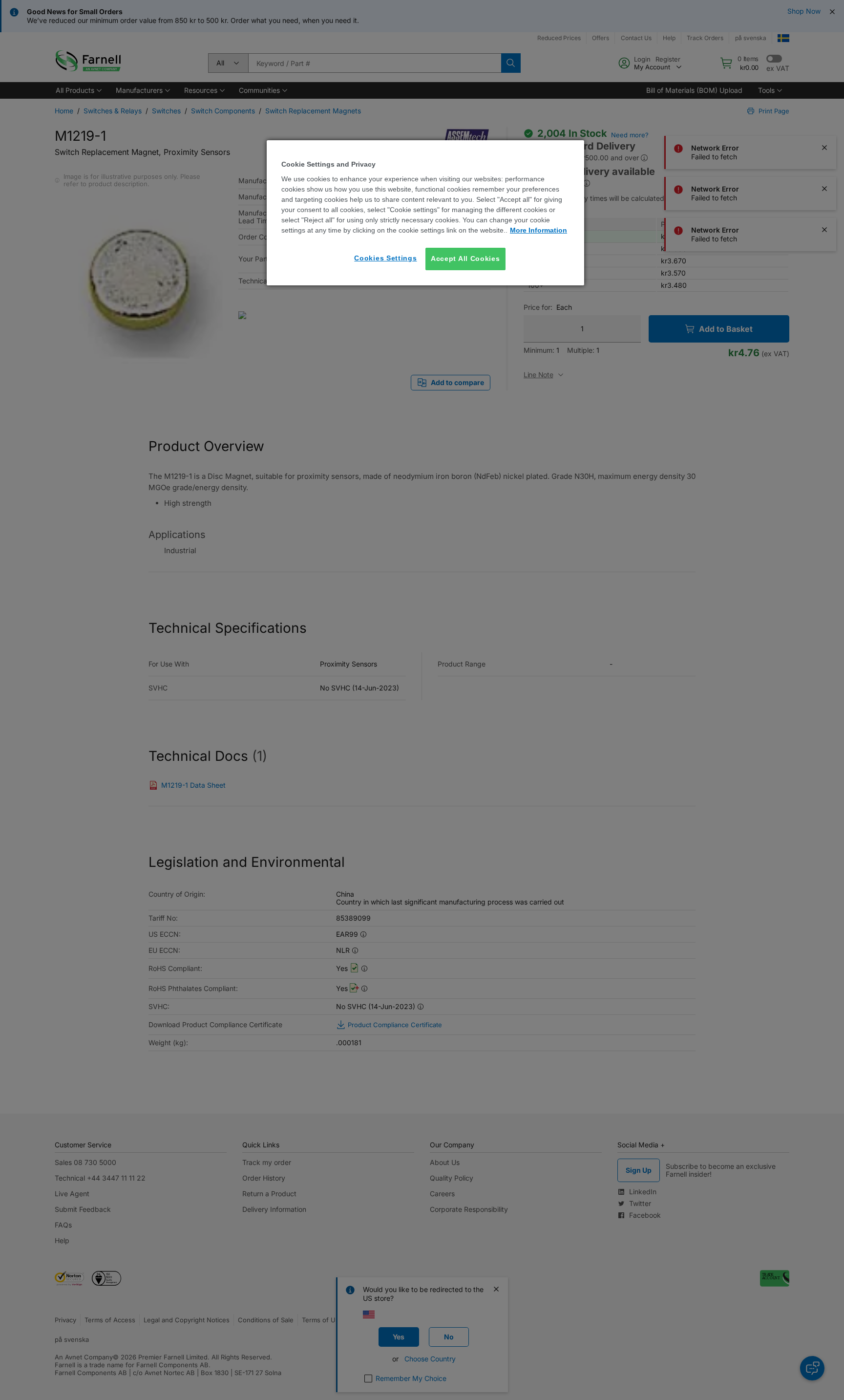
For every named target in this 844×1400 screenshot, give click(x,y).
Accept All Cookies (465, 258)
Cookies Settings (385, 258)
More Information (538, 230)
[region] (425, 212)
